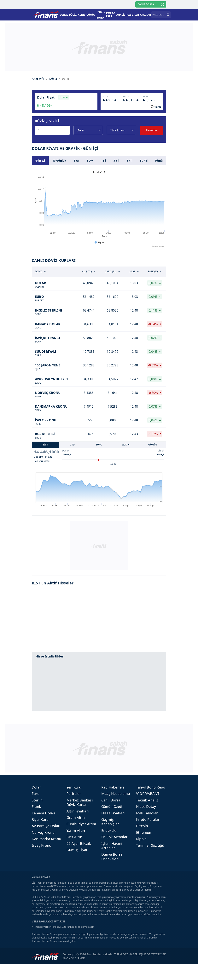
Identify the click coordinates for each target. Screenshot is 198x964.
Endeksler (109, 830)
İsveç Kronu (41, 845)
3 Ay (90, 160)
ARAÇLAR (145, 14)
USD (72, 444)
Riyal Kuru (40, 819)
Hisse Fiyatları (113, 813)
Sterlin (37, 800)
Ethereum (144, 832)
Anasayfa (38, 78)
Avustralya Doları (46, 825)
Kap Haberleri (112, 787)
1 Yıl (103, 160)
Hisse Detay (146, 806)
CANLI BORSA (146, 4)
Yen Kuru (74, 787)
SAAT (132, 271)
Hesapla (151, 130)
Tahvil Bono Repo (150, 787)
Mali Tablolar (147, 813)
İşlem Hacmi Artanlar (111, 845)
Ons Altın (74, 837)
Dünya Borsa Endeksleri (112, 856)
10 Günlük (59, 160)
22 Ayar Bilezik (79, 843)
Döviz (53, 78)
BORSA (64, 14)
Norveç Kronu (43, 832)
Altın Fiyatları (78, 811)
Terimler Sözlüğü (150, 845)
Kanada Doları (43, 813)
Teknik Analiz (147, 800)
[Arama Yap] (168, 14)
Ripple (141, 838)
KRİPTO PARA (110, 15)
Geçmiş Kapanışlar (110, 821)
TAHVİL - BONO (100, 14)
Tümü (159, 160)
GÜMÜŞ (90, 14)
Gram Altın (76, 817)
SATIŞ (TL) (110, 271)
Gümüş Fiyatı (77, 849)
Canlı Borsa (110, 800)
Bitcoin (142, 825)
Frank (36, 806)
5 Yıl (129, 160)
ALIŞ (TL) (87, 271)
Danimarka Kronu (46, 838)
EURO (99, 444)
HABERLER (132, 14)
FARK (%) (153, 271)
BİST (45, 444)
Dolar (36, 787)
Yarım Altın (76, 830)
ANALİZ (120, 14)
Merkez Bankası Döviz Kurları (80, 802)
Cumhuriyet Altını (81, 824)
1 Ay (77, 160)
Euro (35, 793)
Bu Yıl (144, 160)
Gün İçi (40, 160)
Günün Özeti (111, 806)
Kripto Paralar (147, 819)
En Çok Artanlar (114, 837)
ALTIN (81, 14)
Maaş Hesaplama (115, 793)
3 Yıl (116, 160)
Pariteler (74, 793)
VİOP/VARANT (147, 793)
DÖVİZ (73, 14)
